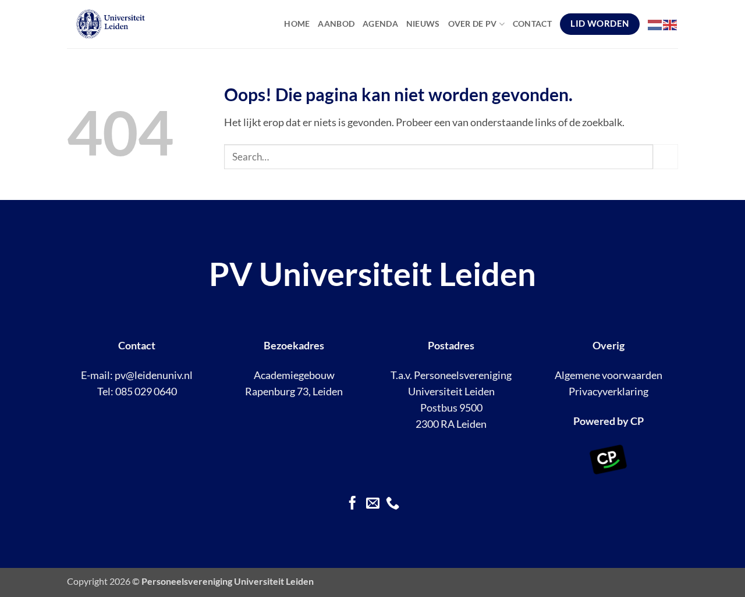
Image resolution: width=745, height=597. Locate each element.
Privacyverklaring (608, 391)
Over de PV (472, 23)
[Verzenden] (665, 156)
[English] (670, 24)
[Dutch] (655, 24)
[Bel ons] (392, 504)
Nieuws (423, 23)
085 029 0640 (146, 391)
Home (297, 23)
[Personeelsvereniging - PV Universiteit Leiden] (136, 24)
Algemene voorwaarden (608, 375)
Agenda (380, 23)
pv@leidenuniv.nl (154, 375)
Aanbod (336, 23)
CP (637, 421)
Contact (532, 23)
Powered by (601, 421)
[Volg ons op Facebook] (352, 504)
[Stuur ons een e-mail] (372, 504)
